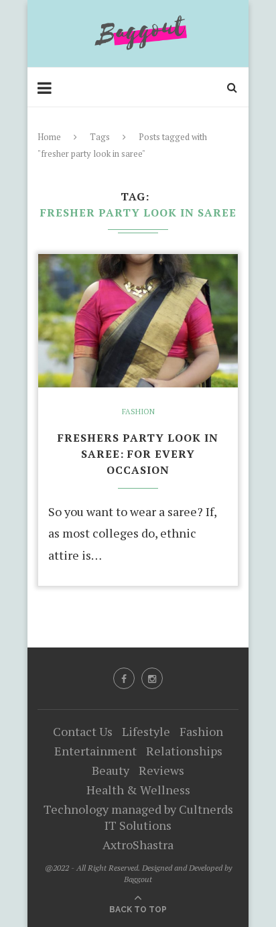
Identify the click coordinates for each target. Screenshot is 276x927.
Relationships (184, 751)
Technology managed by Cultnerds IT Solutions (138, 817)
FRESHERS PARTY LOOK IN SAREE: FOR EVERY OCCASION (138, 453)
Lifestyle (146, 731)
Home (49, 137)
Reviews (161, 770)
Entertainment (95, 751)
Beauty (110, 770)
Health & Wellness (138, 790)
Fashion (138, 412)
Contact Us (83, 731)
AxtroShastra (138, 845)
